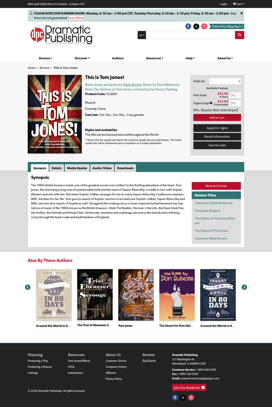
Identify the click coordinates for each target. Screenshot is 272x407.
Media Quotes (77, 168)
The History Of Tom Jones (211, 230)
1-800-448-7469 (206, 369)
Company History (116, 366)
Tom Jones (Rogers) (207, 210)
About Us (224, 58)
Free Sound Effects (79, 361)
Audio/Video (102, 168)
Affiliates (111, 373)
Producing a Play (38, 361)
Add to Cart (217, 118)
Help (189, 58)
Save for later (217, 145)
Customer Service (116, 361)
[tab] (40, 168)
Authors (118, 58)
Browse (45, 58)
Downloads (125, 168)
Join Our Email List (187, 388)
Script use (199, 81)
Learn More (76, 18)
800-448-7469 (37, 4)
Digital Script (201, 103)
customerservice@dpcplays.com (200, 378)
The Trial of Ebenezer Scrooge (98, 325)
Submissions (75, 373)
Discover (81, 58)
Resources (154, 58)
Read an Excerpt (216, 186)
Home (32, 68)
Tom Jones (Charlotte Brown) (214, 203)
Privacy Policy (114, 378)
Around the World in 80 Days (57, 326)
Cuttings (33, 373)
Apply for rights (217, 128)
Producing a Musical (40, 366)
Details (57, 168)
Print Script (199, 95)
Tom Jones (125, 325)
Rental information (217, 136)
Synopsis (39, 168)
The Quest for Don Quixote (178, 325)
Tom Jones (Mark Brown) (211, 238)
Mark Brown (132, 85)
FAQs (71, 366)
